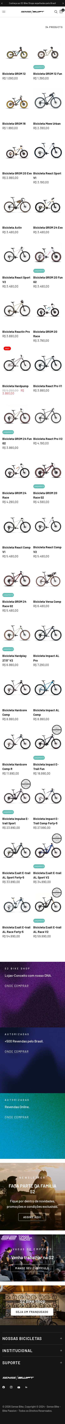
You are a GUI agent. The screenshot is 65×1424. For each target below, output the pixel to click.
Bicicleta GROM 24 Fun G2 (17, 441)
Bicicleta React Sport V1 (47, 175)
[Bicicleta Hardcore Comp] (17, 687)
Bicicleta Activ (12, 227)
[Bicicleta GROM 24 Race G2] (17, 579)
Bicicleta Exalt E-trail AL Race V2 (47, 929)
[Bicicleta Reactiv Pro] (17, 309)
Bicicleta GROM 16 (14, 123)
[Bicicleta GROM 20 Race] (48, 309)
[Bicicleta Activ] (17, 205)
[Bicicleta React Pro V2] (48, 416)
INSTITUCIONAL (17, 1350)
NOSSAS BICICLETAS (22, 1338)
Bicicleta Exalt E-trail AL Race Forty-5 (16, 929)
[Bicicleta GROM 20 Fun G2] (48, 255)
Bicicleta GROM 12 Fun (47, 73)
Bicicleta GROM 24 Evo (48, 227)
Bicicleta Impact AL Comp (46, 712)
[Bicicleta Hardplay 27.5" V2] (17, 633)
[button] (32, 1217)
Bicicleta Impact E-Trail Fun (46, 766)
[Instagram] (13, 1387)
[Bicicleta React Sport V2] (17, 255)
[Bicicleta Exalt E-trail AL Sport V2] (48, 850)
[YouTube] (21, 1387)
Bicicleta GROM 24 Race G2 (14, 604)
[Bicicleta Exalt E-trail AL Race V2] (48, 905)
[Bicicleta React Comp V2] (48, 525)
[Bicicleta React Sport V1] (48, 151)
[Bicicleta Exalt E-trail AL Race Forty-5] (17, 905)
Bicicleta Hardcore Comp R (14, 766)
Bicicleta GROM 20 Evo (17, 173)
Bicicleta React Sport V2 (16, 280)
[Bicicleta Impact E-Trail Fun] (48, 742)
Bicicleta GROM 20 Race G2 (45, 495)
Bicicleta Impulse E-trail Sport (15, 821)
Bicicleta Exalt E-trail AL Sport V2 (47, 875)
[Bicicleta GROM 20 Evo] (17, 151)
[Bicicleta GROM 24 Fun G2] (17, 416)
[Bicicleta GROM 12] (17, 51)
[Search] (56, 12)
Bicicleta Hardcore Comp (14, 712)
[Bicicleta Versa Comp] (48, 579)
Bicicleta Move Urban (47, 123)
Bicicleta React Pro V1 (47, 386)
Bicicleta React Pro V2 (48, 439)
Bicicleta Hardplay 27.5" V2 (14, 658)
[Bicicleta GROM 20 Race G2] (48, 470)
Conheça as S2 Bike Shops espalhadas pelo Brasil (32, 3)
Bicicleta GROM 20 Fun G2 (48, 280)
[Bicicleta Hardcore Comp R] (17, 742)
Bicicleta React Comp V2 (47, 549)
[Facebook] (5, 1387)
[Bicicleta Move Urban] (48, 101)
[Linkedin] (28, 1387)
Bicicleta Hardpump (15, 386)
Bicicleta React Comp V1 (16, 549)
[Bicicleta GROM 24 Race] (17, 470)
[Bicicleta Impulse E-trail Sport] (17, 796)
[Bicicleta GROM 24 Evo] (48, 205)
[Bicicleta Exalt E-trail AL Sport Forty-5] (17, 850)
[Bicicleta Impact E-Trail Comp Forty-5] (48, 796)
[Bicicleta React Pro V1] (48, 363)
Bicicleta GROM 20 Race (45, 334)
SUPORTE (11, 1362)
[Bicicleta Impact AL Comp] (48, 687)
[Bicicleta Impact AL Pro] (48, 633)
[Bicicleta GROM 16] (17, 101)
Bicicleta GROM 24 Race (14, 495)
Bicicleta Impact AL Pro (46, 658)
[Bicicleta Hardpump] (17, 363)
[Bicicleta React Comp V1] (17, 525)
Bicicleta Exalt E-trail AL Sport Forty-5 (16, 875)
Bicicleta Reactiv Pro (16, 331)
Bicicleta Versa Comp (47, 601)
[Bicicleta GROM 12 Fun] (48, 51)
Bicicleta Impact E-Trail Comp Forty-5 (46, 821)
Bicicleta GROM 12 (14, 73)
